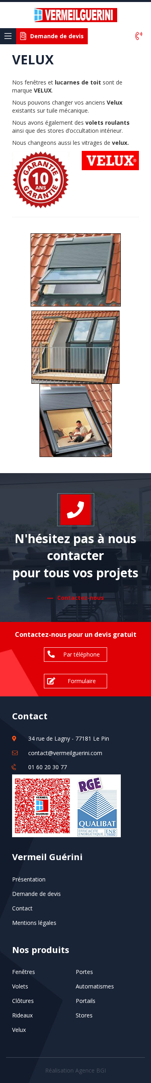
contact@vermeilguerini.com (65, 753)
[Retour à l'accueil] (76, 14)
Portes (84, 972)
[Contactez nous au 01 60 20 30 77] (139, 36)
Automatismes (95, 986)
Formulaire (82, 681)
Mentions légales (34, 923)
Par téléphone (81, 654)
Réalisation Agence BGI (75, 1070)
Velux (19, 1030)
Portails (85, 1001)
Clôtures (23, 1001)
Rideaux (22, 1015)
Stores (84, 1015)
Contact (22, 908)
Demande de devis (36, 894)
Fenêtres (23, 972)
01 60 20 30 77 (47, 767)
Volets (20, 986)
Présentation (29, 879)
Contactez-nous (80, 597)
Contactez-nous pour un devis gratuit (76, 634)
